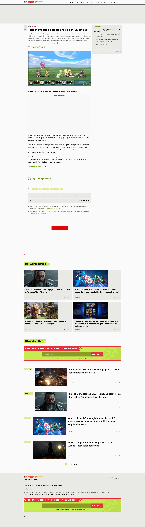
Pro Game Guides (29, 492)
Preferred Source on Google (58, 211)
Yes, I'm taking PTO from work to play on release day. (107, 35)
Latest (106, 2)
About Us (26, 485)
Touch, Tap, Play (48, 494)
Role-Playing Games (54, 188)
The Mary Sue (39, 494)
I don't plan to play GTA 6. (103, 48)
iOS (40, 188)
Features (98, 2)
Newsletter (74, 2)
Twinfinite (37, 492)
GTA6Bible (73, 494)
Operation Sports (28, 494)
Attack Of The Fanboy (54, 492)
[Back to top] (24, 254)
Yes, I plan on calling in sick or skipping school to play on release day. (107, 40)
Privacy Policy (85, 358)
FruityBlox (57, 494)
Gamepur (44, 492)
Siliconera (73, 492)
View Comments (59, 228)
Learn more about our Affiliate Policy (51, 208)
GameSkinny (105, 492)
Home (30, 26)
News (83, 2)
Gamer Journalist (96, 492)
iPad (43, 188)
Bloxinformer (65, 494)
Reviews (90, 2)
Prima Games (65, 492)
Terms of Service (75, 358)
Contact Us (38, 485)
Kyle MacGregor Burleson (39, 46)
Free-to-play (35, 188)
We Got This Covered (84, 492)
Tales (61, 188)
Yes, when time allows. (102, 44)
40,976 (75, 464)
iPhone (47, 188)
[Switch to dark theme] (117, 2)
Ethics (32, 485)
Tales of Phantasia (77, 138)
